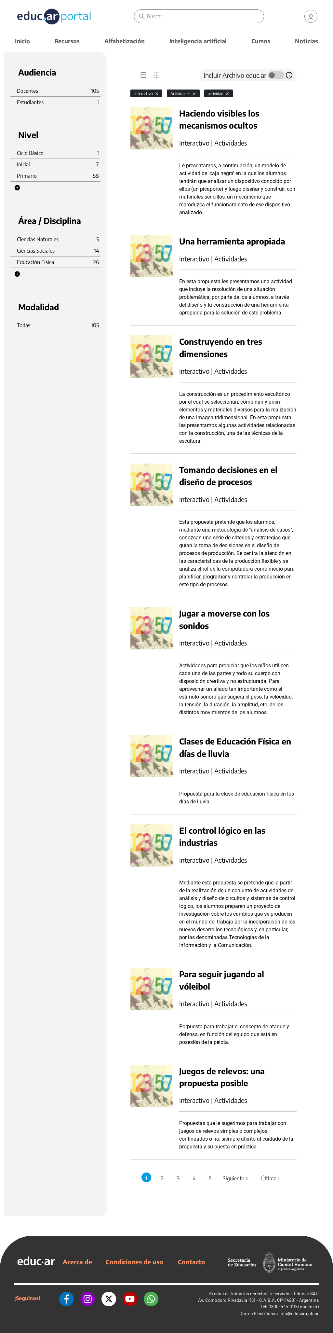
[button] (17, 188)
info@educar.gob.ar (299, 1313)
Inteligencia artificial (198, 41)
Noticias (306, 41)
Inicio (22, 41)
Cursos (260, 41)
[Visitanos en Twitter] (108, 1298)
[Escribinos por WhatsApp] (151, 1298)
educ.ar (221, 1293)
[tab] (143, 75)
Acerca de (77, 1262)
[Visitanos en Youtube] (130, 1298)
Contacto (191, 1262)
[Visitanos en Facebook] (66, 1298)
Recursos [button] (67, 41)
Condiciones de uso (134, 1262)
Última (271, 1178)
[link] (310, 16)
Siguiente (236, 1178)
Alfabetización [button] (124, 41)
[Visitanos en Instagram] (87, 1298)
